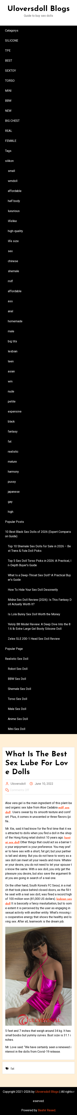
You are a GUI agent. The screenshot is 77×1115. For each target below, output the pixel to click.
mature (12, 461)
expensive (14, 411)
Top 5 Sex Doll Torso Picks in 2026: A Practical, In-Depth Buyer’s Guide (39, 563)
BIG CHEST (12, 121)
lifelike (12, 221)
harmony (13, 471)
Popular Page (14, 649)
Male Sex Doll (17, 709)
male (11, 331)
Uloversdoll (18, 783)
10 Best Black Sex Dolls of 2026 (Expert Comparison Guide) (38, 534)
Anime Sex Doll (18, 719)
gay (10, 501)
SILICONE (11, 40)
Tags (8, 151)
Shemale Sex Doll (19, 689)
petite (12, 401)
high (10, 512)
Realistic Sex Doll (16, 659)
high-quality (15, 231)
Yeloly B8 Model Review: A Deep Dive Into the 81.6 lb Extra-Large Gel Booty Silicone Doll (39, 626)
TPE (7, 50)
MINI (8, 90)
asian (11, 371)
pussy (12, 481)
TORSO (10, 80)
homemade (15, 321)
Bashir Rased (46, 1110)
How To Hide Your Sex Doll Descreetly (33, 589)
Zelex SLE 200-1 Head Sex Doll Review (34, 638)
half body (14, 201)
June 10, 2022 (44, 783)
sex (10, 251)
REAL (8, 131)
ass (10, 301)
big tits (12, 341)
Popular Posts (14, 522)
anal (10, 311)
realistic (13, 451)
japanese (14, 491)
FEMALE (10, 141)
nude (11, 391)
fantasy (13, 431)
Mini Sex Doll (16, 729)
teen (11, 361)
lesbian (12, 351)
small (11, 171)
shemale (13, 271)
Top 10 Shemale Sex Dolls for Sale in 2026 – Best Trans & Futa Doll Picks (39, 548)
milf (10, 281)
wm (10, 381)
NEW (8, 111)
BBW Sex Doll (17, 679)
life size (13, 241)
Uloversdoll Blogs (38, 9)
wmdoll (12, 181)
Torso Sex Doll (17, 699)
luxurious (14, 211)
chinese (13, 261)
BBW (8, 100)
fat (9, 441)
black (11, 421)
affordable (14, 191)
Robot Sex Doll (17, 669)
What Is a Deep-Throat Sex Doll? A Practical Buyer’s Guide (39, 577)
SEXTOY (10, 70)
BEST (8, 60)
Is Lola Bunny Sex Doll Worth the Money (34, 614)
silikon (9, 161)
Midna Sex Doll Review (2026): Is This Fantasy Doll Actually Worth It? (40, 602)
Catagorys (11, 30)
